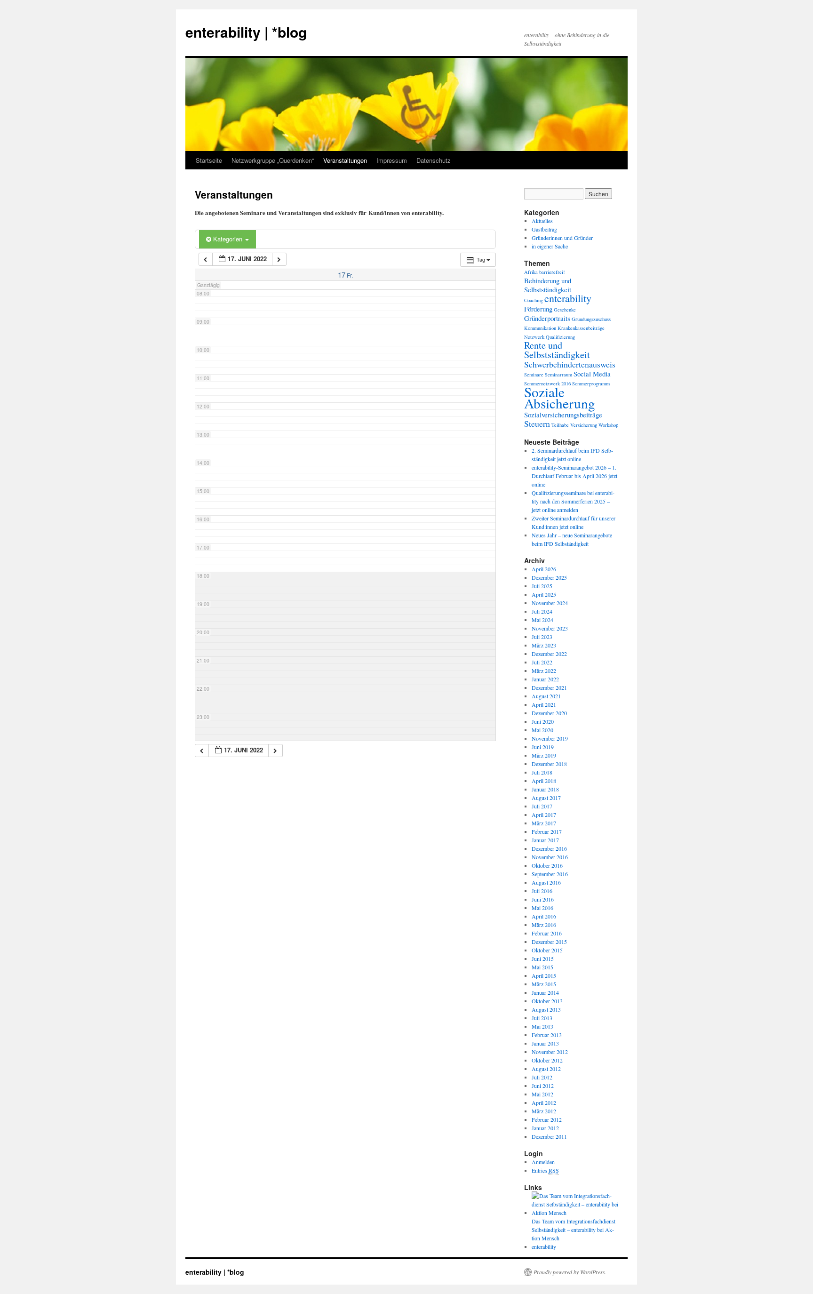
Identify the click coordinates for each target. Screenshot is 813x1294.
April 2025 (544, 594)
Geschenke (565, 309)
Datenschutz (433, 160)
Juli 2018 (542, 772)
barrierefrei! (552, 272)
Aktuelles (542, 220)
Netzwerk (534, 337)
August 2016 (546, 882)
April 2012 (544, 1102)
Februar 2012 (547, 1119)
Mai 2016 (542, 907)
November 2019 (550, 738)
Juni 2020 (543, 721)
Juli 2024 (542, 611)
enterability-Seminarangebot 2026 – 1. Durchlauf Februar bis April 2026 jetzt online (574, 475)
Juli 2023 (542, 636)
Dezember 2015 (549, 941)
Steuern (537, 423)
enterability (567, 298)
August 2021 (546, 696)
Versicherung (583, 425)
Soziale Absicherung (559, 397)
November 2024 (550, 603)
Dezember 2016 (549, 848)
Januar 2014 (545, 992)
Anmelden (543, 1162)
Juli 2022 (542, 662)
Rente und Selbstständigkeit (557, 350)
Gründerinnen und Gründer (562, 237)
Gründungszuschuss (591, 319)
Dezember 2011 (549, 1136)
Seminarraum (558, 374)
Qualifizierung (560, 337)
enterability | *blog (246, 32)
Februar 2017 (547, 831)
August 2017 (546, 797)
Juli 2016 (542, 891)
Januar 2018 (545, 789)
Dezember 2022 (549, 653)
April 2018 (544, 780)
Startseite (209, 160)
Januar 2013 (545, 1043)
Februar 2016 (547, 933)
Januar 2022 (545, 679)
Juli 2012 (542, 1077)
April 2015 (544, 975)
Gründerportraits (547, 318)
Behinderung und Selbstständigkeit (547, 285)
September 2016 (550, 874)
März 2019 (544, 755)
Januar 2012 (545, 1128)
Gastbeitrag (544, 229)
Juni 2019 (543, 747)
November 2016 (550, 857)
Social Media (592, 373)
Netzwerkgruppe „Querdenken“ (272, 160)
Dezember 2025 (549, 577)
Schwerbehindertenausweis (569, 364)
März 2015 (544, 984)
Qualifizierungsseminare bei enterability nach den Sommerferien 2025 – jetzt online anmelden (573, 501)
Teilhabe (560, 425)
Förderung (538, 308)
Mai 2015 (542, 967)
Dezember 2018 (549, 763)
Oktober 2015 (547, 950)
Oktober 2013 (547, 1001)
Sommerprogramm (591, 383)
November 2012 (550, 1051)
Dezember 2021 (549, 687)
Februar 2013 (547, 1034)
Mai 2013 (542, 1026)
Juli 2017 (542, 806)
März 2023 (544, 645)
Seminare (533, 374)
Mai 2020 (542, 730)
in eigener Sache (550, 246)
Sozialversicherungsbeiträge (563, 414)
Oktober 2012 (547, 1060)
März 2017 (544, 823)
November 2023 (550, 628)
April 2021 (544, 704)
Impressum (391, 160)
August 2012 (546, 1068)
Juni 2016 (543, 899)
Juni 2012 (543, 1085)
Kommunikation (540, 328)
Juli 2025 (542, 586)
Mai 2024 (542, 619)
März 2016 (544, 924)
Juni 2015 (543, 958)
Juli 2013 (542, 1018)
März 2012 (544, 1111)
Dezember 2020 (549, 713)
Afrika (531, 272)
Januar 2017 (545, 840)
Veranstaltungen (345, 160)
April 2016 (544, 916)
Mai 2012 (542, 1094)
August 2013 (546, 1009)
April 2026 (544, 569)
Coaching (533, 300)
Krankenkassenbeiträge (581, 328)
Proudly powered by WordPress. (570, 1272)
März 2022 (544, 670)
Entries (545, 1170)
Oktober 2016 (547, 865)
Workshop (608, 425)
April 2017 (544, 814)
